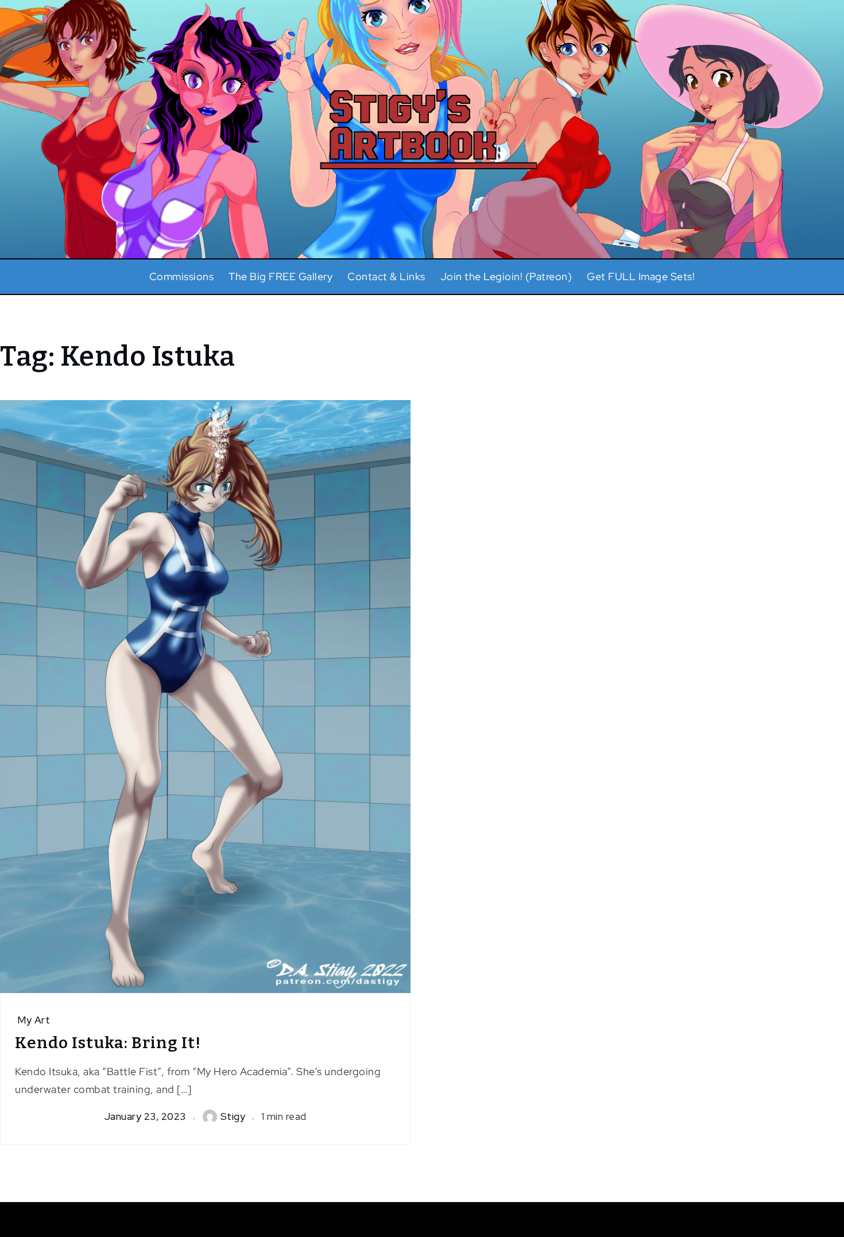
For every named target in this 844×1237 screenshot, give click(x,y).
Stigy (233, 1116)
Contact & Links (386, 276)
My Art (33, 1020)
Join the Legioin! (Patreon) (506, 276)
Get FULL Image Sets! (641, 276)
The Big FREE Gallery (280, 276)
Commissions (181, 276)
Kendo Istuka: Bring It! (108, 1042)
